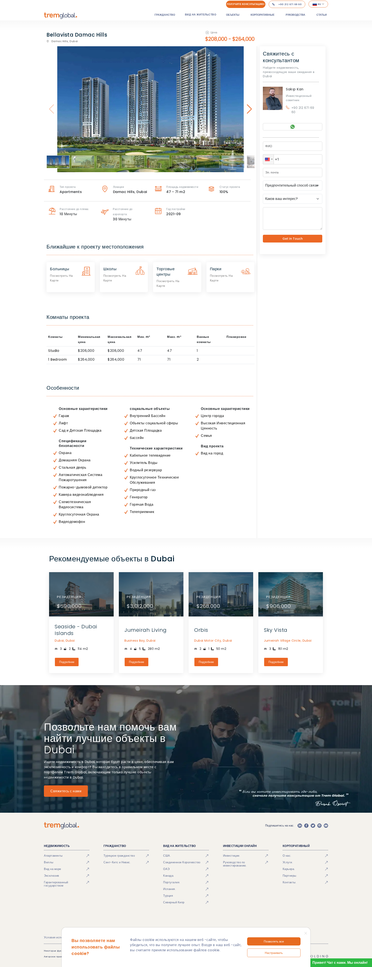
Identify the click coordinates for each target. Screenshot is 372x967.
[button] (268, 159)
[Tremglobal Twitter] (313, 825)
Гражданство (165, 15)
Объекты (232, 15)
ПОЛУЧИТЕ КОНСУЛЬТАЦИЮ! (246, 4)
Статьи (321, 15)
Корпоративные (262, 15)
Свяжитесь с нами (65, 791)
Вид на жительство (200, 14)
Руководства (295, 15)
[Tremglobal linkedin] (300, 825)
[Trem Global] (61, 825)
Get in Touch (292, 238)
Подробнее (66, 662)
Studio (53, 350)
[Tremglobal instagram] (319, 825)
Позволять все (274, 941)
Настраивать (274, 953)
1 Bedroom (57, 359)
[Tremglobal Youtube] (326, 825)
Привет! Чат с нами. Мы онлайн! (340, 962)
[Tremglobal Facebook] (306, 825)
